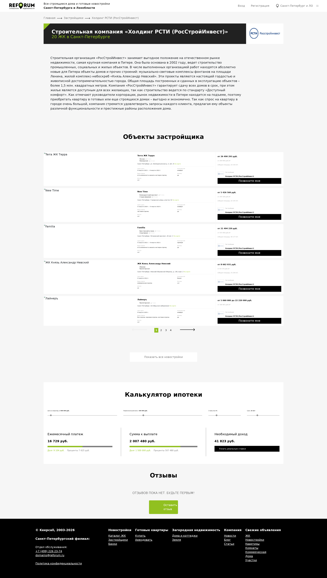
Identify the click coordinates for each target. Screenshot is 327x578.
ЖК (247, 535)
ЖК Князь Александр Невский (153, 264)
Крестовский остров (149, 231)
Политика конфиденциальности (58, 563)
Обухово (142, 267)
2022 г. (158, 170)
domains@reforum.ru (49, 555)
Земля (176, 539)
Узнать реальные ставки (232, 449)
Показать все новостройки (163, 357)
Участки (251, 560)
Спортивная (146, 233)
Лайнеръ (142, 299)
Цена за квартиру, (58, 410)
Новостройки (254, 539)
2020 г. (146, 206)
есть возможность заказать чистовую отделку (152, 175)
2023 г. (159, 206)
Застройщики (118, 539)
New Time (142, 192)
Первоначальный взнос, (135, 410)
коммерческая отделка (144, 283)
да (178, 175)
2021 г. (146, 170)
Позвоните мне (249, 180)
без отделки (141, 317)
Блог (227, 539)
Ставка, (212, 410)
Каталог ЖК (117, 535)
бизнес (179, 278)
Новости (230, 535)
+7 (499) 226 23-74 (48, 551)
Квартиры (252, 543)
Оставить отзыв (170, 507)
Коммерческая (255, 552)
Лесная (145, 159)
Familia (141, 228)
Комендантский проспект (151, 195)
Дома (249, 556)
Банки (112, 543)
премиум (180, 242)
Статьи (229, 543)
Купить (140, 535)
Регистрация (260, 5)
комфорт (180, 170)
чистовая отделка (143, 211)
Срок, (251, 410)
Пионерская (147, 161)
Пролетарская (144, 268)
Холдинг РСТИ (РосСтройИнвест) (239, 176)
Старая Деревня (148, 197)
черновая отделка (151, 317)
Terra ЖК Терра (146, 156)
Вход (241, 5)
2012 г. (146, 278)
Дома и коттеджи (185, 535)
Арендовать (143, 539)
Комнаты (251, 548)
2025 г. (146, 312)
